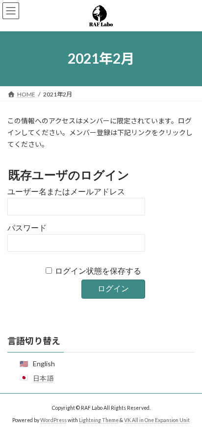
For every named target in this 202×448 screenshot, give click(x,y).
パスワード (27, 228)
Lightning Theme (99, 420)
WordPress (53, 420)
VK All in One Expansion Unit (157, 420)
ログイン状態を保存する (98, 271)
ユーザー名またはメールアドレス (66, 192)
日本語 (43, 378)
